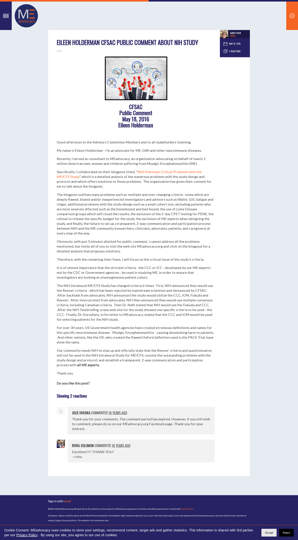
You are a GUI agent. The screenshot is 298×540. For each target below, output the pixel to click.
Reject (286, 532)
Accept (269, 532)
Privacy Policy (27, 535)
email (67, 501)
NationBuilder (187, 509)
